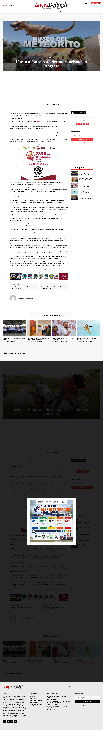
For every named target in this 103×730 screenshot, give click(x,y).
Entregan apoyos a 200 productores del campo (84, 173)
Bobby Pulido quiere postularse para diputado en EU (22, 287)
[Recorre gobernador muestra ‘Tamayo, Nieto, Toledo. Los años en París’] (74, 179)
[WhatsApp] (87, 124)
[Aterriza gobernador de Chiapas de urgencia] (74, 191)
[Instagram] (8, 721)
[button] (12, 5)
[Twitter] (11, 721)
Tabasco (49, 709)
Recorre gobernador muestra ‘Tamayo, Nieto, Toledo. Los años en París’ (86, 180)
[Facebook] (77, 124)
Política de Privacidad (87, 142)
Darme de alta (81, 139)
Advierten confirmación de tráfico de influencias (85, 185)
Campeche (49, 699)
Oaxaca (48, 704)
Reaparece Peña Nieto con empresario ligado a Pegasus (86, 197)
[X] (80, 124)
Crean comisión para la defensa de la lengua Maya (35, 269)
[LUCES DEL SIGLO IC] (13, 298)
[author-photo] (4, 341)
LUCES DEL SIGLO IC (27, 298)
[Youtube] (15, 721)
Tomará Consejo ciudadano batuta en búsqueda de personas (53, 287)
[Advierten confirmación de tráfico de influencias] (74, 185)
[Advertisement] (51, 84)
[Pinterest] (84, 124)
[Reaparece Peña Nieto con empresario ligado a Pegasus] (74, 197)
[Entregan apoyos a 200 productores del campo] (74, 173)
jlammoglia (7, 341)
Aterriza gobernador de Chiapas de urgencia (84, 191)
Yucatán (52, 57)
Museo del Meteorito (42, 121)
